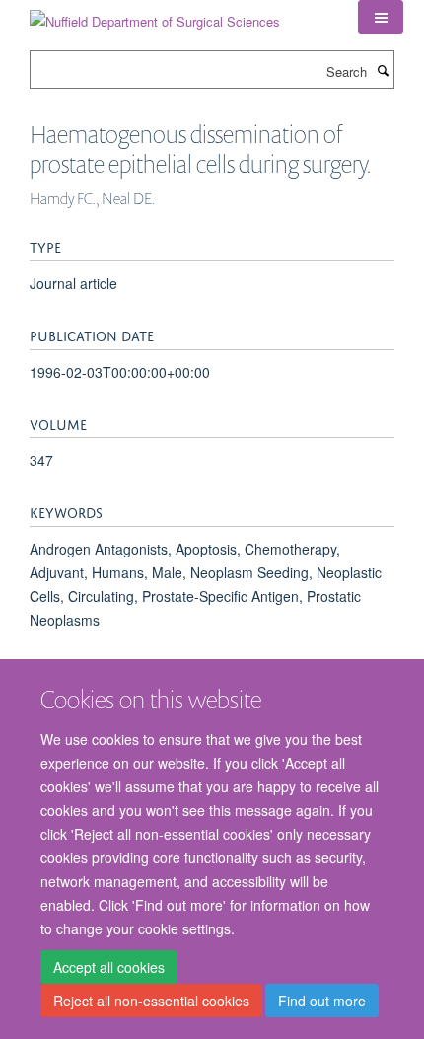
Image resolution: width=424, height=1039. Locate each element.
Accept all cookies (109, 967)
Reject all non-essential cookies (151, 1000)
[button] (380, 17)
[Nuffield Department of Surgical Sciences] (155, 14)
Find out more (322, 1000)
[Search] (382, 70)
